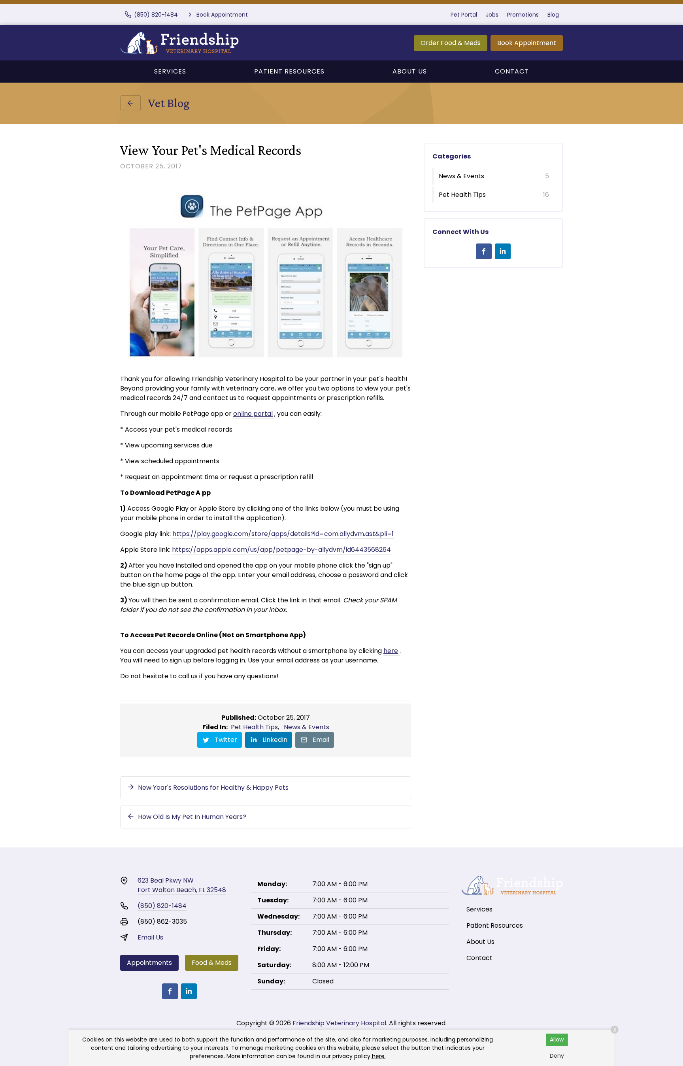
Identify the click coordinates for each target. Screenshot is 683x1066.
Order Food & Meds (451, 42)
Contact (512, 71)
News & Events (306, 727)
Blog (553, 15)
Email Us (150, 937)
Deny (557, 1056)
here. (379, 1056)
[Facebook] (484, 251)
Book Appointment (526, 42)
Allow (557, 1039)
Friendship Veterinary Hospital (339, 1023)
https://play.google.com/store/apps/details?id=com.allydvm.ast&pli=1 (283, 533)
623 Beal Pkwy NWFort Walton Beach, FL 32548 (182, 885)
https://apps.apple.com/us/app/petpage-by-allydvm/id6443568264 (281, 549)
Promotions (523, 15)
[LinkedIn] (503, 251)
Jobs (492, 15)
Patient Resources (289, 71)
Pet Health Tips (254, 727)
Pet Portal (464, 15)
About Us (409, 71)
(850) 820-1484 (162, 905)
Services (170, 71)
